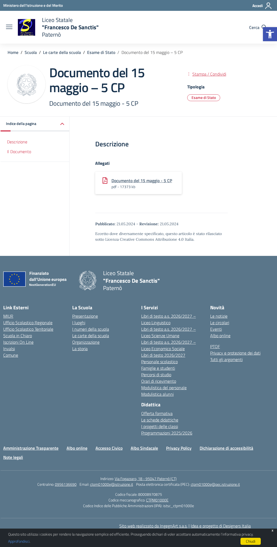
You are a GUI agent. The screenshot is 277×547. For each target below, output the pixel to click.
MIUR (8, 316)
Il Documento (19, 151)
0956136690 (66, 484)
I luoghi (78, 322)
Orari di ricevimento (158, 381)
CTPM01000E (157, 500)
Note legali (13, 457)
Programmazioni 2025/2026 (166, 433)
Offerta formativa (157, 413)
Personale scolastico (159, 361)
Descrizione (17, 142)
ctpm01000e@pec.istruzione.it (215, 484)
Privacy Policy (179, 448)
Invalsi (9, 348)
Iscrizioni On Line (18, 342)
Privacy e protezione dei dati (235, 353)
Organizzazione (86, 342)
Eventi (216, 329)
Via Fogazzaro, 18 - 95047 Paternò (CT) (146, 478)
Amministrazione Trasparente (30, 448)
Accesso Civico (109, 448)
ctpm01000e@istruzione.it (111, 484)
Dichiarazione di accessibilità (226, 448)
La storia (80, 348)
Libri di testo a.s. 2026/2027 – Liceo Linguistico (168, 319)
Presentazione (85, 316)
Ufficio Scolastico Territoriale (28, 329)
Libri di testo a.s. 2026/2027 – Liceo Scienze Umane (168, 332)
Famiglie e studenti (158, 368)
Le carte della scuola (90, 335)
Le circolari (219, 322)
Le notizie (218, 316)
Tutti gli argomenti (226, 359)
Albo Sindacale (144, 448)
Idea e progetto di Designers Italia (221, 526)
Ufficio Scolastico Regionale (27, 322)
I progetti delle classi (159, 426)
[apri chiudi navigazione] (9, 27)
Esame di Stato (204, 97)
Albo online (220, 335)
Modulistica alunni (157, 394)
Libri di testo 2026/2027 (163, 355)
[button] (270, 34)
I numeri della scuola (90, 329)
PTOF (215, 346)
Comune (10, 355)
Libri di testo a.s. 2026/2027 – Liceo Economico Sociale (168, 345)
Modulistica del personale (164, 387)
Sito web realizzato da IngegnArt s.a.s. (153, 526)
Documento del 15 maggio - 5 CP (141, 180)
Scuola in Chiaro (17, 335)
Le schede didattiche (159, 420)
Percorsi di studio (156, 374)
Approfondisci (18, 541)
